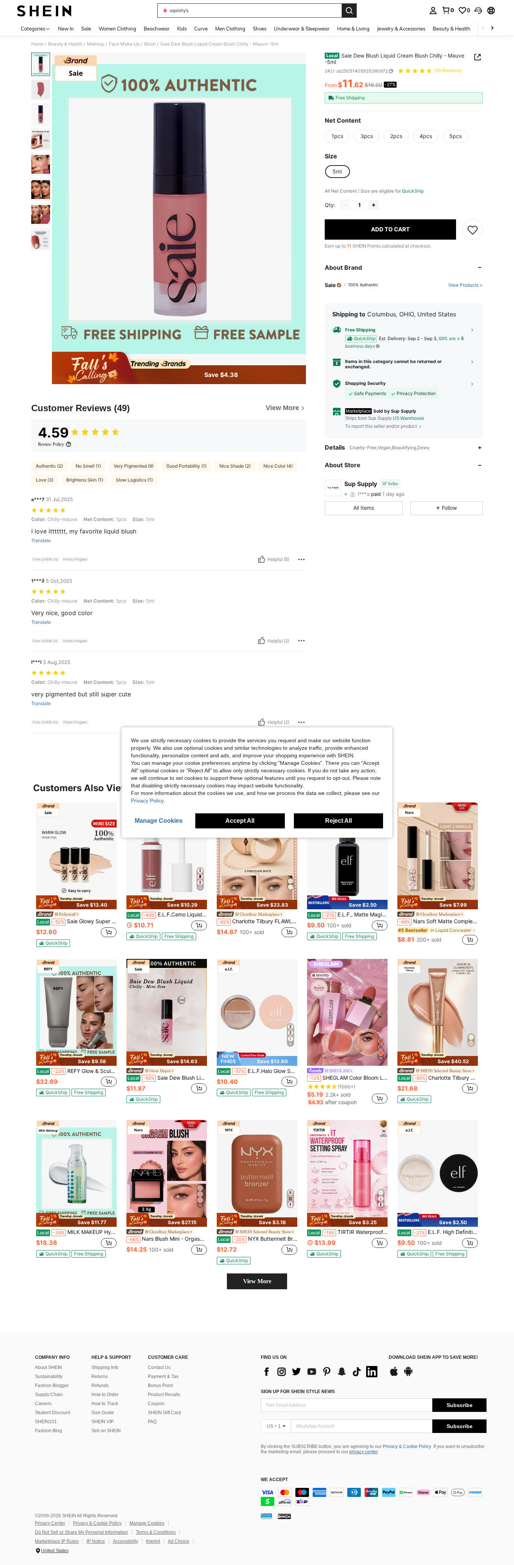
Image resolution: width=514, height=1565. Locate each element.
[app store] (394, 1375)
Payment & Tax (163, 1376)
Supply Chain (49, 1394)
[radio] (337, 136)
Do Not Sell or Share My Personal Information (81, 1532)
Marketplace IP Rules (57, 1541)
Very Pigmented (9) (134, 466)
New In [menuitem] (66, 29)
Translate (41, 540)
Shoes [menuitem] (259, 29)
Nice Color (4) (278, 466)
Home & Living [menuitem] (353, 29)
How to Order (105, 1394)
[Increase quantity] (374, 205)
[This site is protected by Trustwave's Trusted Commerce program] (266, 1516)
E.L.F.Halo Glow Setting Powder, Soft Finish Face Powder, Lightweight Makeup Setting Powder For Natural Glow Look (257, 1071)
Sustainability (48, 1376)
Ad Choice (178, 1541)
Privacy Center (50, 1523)
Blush (150, 44)
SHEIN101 (46, 1421)
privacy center (363, 1451)
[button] (478, 10)
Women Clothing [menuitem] (117, 29)
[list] (321, 1371)
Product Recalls (164, 1394)
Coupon (156, 1403)
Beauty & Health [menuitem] (451, 29)
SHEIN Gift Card (164, 1412)
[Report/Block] (301, 559)
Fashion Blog (48, 1430)
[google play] (408, 1375)
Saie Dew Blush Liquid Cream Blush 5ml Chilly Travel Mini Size (167, 1078)
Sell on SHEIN (106, 1430)
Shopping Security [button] (365, 383)
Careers (43, 1403)
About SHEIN (48, 1367)
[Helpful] (261, 559)
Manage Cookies (146, 1523)
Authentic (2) (49, 466)
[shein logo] (44, 10)
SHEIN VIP (102, 1421)
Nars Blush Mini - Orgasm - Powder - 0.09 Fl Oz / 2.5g (167, 1239)
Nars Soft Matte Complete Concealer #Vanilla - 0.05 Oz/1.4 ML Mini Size (438, 921)
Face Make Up (124, 44)
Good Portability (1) (186, 466)
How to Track (104, 1403)
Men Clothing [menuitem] (230, 29)
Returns (99, 1376)
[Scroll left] (483, 28)
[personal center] (433, 10)
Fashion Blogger (52, 1385)
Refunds (100, 1385)
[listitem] (76, 874)
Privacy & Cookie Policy (407, 1446)
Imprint (153, 1541)
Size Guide (102, 1412)
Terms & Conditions (156, 1532)
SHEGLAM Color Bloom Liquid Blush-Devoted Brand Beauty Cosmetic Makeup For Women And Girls (348, 1078)
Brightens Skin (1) (84, 480)
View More (257, 1281)
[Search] (349, 10)
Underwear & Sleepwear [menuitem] (302, 29)
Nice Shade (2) (235, 466)
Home (37, 44)
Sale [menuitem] (86, 29)
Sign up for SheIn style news (298, 1391)
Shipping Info (105, 1367)
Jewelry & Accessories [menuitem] (401, 29)
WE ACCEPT (274, 1479)
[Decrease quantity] (345, 205)
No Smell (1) (88, 466)
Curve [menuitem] (201, 29)
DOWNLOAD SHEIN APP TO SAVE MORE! (433, 1357)
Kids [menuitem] (182, 29)
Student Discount (52, 1412)
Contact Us (159, 1367)
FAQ (152, 1421)
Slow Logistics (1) (134, 480)
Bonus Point (160, 1385)
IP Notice (96, 1541)
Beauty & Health (65, 44)
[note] (76, 902)
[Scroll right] (492, 28)
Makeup (95, 44)
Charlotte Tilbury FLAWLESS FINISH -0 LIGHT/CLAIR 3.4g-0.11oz (257, 921)
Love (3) (44, 480)
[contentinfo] (374, 1497)
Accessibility (125, 1541)
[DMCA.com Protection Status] (284, 1516)
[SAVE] (472, 229)
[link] (447, 10)
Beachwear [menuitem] (157, 29)
